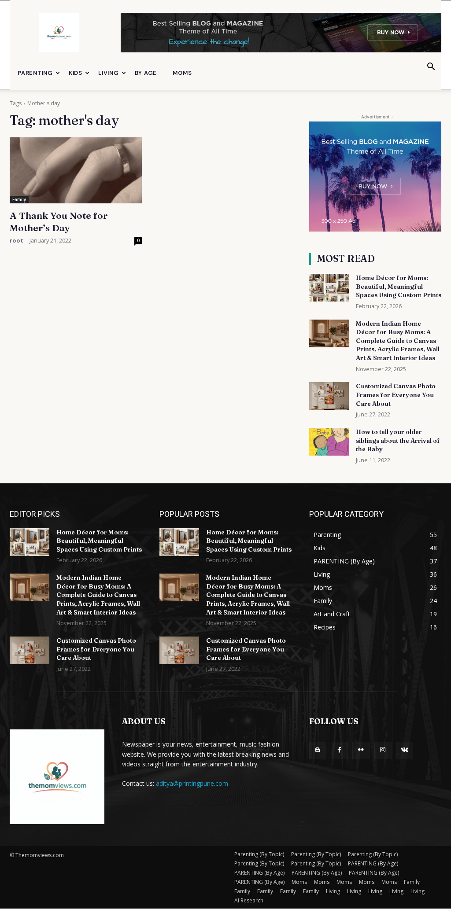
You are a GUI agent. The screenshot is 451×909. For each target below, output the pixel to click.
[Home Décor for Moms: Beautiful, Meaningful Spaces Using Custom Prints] (329, 288)
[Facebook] (339, 750)
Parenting (35, 73)
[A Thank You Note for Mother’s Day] (76, 170)
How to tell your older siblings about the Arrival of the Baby (398, 440)
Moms (182, 73)
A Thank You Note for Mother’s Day (58, 221)
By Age (146, 73)
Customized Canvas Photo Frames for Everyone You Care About (396, 394)
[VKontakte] (404, 750)
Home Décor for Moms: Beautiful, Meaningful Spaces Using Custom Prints (398, 286)
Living (108, 73)
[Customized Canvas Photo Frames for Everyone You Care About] (329, 396)
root (16, 240)
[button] (430, 67)
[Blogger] (317, 750)
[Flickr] (361, 750)
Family (19, 199)
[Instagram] (383, 750)
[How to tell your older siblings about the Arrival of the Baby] (329, 442)
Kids (75, 73)
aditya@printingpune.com (192, 783)
